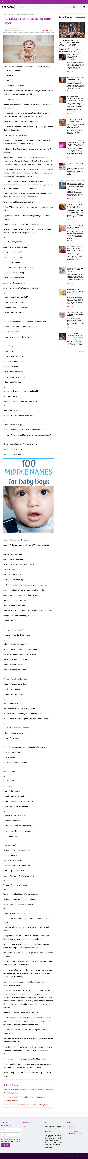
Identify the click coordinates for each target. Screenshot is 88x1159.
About (3, 2)
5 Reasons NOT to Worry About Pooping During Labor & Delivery (75, 292)
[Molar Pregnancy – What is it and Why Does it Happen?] (72, 30)
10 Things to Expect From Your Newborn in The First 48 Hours (75, 335)
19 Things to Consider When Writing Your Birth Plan (75, 227)
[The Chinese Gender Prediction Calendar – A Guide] (62, 315)
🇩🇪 (78, 7)
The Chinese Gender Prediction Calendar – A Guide (75, 314)
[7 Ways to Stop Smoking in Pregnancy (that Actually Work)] (62, 99)
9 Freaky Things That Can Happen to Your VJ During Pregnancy (75, 206)
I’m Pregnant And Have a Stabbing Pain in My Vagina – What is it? (75, 144)
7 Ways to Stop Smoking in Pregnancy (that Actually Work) (75, 98)
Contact (7, 2)
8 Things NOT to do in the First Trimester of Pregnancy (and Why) (75, 184)
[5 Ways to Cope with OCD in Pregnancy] (62, 122)
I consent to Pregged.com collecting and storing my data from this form (10, 1140)
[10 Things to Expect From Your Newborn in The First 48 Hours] (62, 336)
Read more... (70, 71)
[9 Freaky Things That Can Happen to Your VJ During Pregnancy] (62, 207)
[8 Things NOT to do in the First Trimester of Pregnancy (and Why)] (62, 185)
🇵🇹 (80, 7)
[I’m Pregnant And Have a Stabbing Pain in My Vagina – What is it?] (62, 145)
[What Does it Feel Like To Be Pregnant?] (62, 80)
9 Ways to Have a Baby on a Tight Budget (75, 164)
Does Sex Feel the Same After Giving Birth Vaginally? (75, 269)
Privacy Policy (74, 1131)
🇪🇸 (76, 7)
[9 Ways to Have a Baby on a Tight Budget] (62, 166)
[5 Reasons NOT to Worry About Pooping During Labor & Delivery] (62, 292)
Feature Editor (16, 28)
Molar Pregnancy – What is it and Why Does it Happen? (69, 43)
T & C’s (72, 1130)
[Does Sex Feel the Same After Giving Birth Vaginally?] (62, 270)
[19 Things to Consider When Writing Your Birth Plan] (62, 228)
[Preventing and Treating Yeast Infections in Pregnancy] (62, 57)
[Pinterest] (25, 1126)
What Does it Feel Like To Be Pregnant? (75, 78)
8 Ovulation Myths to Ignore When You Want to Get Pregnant (75, 248)
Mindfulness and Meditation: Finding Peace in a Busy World (26, 1105)
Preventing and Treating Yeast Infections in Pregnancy (73, 57)
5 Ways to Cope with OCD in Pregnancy (74, 120)
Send (6, 1145)
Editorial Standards (76, 1133)
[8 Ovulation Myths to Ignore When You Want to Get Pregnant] (62, 249)
